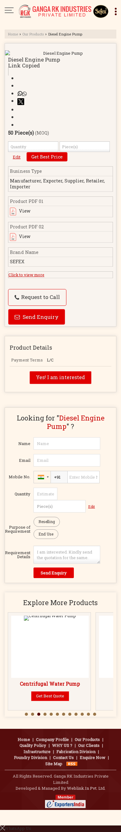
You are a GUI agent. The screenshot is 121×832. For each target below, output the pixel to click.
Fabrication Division (76, 751)
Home (13, 34)
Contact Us (63, 757)
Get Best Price (47, 157)
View (24, 211)
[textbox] (85, 146)
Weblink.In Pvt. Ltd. (86, 788)
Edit (16, 156)
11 (88, 714)
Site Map (53, 763)
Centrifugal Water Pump (50, 684)
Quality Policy (33, 745)
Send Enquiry (40, 316)
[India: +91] (42, 477)
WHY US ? (62, 745)
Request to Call (40, 297)
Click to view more (26, 274)
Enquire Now (92, 757)
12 (94, 714)
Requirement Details (17, 554)
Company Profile (52, 739)
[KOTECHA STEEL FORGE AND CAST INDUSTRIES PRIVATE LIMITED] (64, 11)
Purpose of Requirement (17, 529)
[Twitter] (21, 100)
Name (24, 443)
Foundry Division (30, 757)
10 (82, 714)
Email (24, 460)
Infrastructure (37, 751)
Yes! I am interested (60, 377)
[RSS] (72, 763)
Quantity (22, 494)
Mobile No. (19, 477)
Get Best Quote (50, 696)
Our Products (33, 34)
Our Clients (89, 745)
